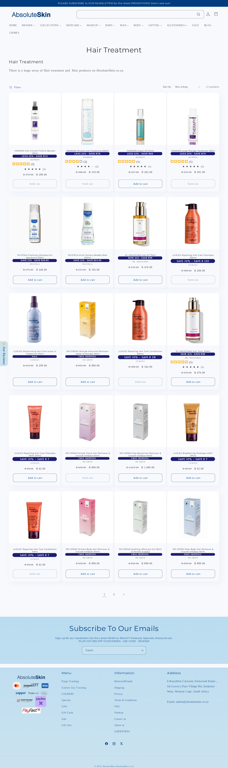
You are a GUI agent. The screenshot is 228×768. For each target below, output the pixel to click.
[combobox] (140, 14)
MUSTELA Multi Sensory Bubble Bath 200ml (87, 256)
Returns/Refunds (123, 681)
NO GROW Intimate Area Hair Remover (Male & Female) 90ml (87, 352)
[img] (21, 164)
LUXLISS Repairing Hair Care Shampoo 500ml (193, 256)
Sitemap (118, 712)
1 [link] (104, 594)
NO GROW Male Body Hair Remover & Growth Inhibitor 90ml (193, 550)
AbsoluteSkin (108, 766)
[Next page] (124, 594)
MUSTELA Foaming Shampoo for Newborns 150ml (34, 256)
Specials (66, 700)
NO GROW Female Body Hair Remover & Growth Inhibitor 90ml (87, 550)
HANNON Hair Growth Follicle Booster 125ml (34, 152)
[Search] (198, 14)
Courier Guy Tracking (74, 687)
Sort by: (167, 87)
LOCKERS (68, 693)
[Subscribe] (142, 650)
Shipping (119, 687)
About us (119, 725)
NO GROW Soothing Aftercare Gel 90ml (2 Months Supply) (140, 550)
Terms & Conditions (125, 700)
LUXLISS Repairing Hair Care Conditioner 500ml (140, 352)
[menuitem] (13, 25)
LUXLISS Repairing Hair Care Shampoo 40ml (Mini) (35, 454)
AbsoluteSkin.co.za (125, 766)
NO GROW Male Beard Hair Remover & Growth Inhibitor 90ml (140, 454)
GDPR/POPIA (122, 731)
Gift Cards (67, 712)
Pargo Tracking (70, 681)
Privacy (118, 693)
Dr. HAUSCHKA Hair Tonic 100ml (193, 351)
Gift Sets (66, 725)
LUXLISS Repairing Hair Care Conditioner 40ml (35, 550)
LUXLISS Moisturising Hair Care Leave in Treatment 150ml (35, 352)
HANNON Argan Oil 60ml (140, 151)
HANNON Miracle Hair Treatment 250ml (87, 151)
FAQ (117, 706)
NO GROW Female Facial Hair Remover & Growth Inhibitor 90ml (88, 454)
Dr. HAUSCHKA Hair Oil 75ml (140, 255)
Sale (64, 719)
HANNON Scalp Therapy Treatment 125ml (193, 151)
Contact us (120, 719)
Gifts (64, 706)
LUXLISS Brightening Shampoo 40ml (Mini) (193, 454)
